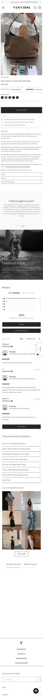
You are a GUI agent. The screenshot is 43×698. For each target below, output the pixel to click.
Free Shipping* (21, 649)
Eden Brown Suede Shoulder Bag (19, 408)
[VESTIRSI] (21, 7)
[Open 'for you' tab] (36, 691)
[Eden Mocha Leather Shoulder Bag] (17, 97)
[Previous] (3, 2)
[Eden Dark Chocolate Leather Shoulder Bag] (9, 97)
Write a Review (25, 331)
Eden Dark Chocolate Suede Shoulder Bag (22, 379)
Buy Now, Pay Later (11, 89)
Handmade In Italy (21, 658)
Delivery (3, 178)
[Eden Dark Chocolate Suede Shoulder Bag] (13, 97)
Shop (4, 687)
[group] (21, 2)
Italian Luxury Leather (21, 662)
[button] (34, 7)
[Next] (40, 2)
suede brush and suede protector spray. (18, 166)
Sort (21, 339)
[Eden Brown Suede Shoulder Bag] (6, 97)
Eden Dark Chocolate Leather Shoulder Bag (22, 354)
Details (3, 174)
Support (5, 695)
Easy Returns (21, 653)
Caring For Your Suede (7, 182)
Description (4, 131)
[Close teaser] (37, 354)
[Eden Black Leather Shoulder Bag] (2, 97)
